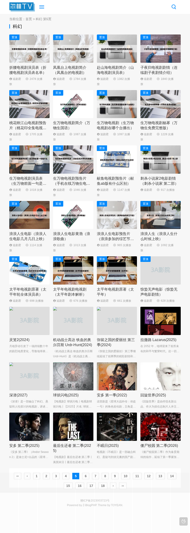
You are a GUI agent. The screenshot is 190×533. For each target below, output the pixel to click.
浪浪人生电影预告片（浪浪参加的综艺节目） (113, 239)
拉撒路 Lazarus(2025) (158, 340)
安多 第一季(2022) (112, 395)
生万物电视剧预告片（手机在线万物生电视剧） (71, 183)
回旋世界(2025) (153, 395)
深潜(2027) (18, 395)
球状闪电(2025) (66, 395)
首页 (28, 19)
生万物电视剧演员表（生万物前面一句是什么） (27, 183)
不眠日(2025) (108, 446)
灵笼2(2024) (19, 340)
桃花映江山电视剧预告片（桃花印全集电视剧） (27, 128)
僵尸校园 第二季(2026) (159, 446)
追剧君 (16, 79)
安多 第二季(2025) (24, 446)
